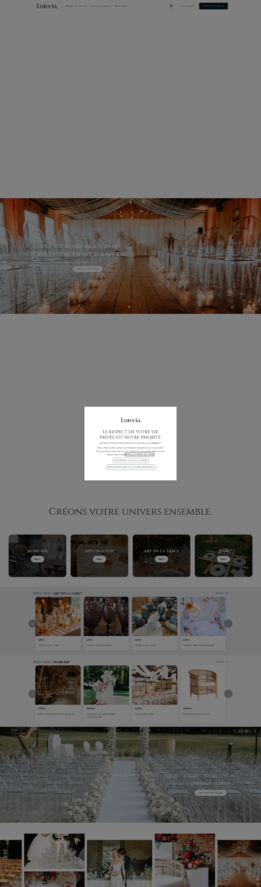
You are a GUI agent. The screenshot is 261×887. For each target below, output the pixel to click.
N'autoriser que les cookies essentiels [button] (130, 467)
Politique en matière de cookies (139, 454)
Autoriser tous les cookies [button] (130, 460)
